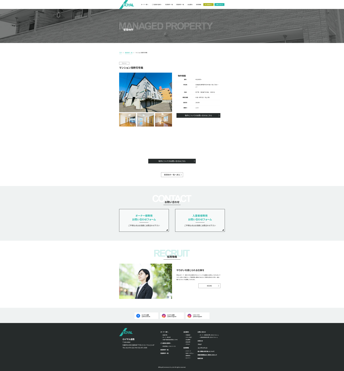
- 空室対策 (164, 335)
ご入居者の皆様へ (165, 343)
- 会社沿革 (187, 342)
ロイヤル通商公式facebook (146, 315)
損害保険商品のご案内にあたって (207, 355)
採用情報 (186, 348)
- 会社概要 (187, 339)
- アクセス (187, 344)
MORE (209, 285)
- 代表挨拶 (187, 335)
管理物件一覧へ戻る (172, 174)
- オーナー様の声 (166, 337)
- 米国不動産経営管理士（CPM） (170, 339)
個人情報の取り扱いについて (206, 351)
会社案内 (186, 332)
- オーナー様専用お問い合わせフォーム (209, 335)
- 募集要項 (187, 355)
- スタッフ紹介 (188, 337)
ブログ (199, 344)
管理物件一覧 (164, 353)
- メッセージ (188, 351)
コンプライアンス (202, 348)
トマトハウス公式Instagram (197, 315)
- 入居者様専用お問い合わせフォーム (208, 337)
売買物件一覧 (164, 350)
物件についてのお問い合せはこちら (198, 115)
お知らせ (200, 341)
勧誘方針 (200, 358)
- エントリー (188, 358)
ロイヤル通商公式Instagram (171, 315)
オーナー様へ (164, 332)
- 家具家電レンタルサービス (169, 346)
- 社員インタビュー (189, 353)
